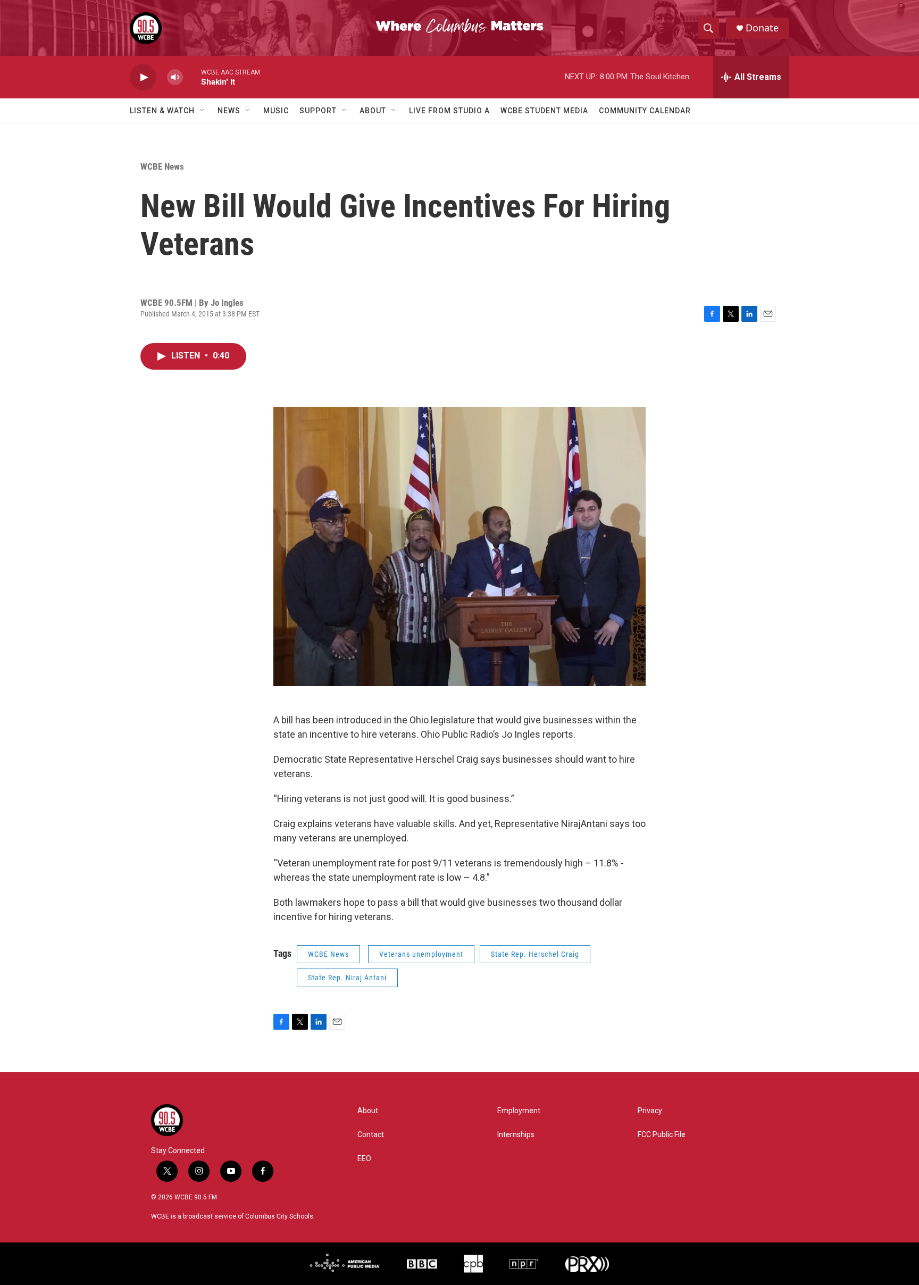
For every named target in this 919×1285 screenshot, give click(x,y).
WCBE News (162, 166)
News (229, 110)
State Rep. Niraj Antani (347, 977)
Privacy (650, 1111)
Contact (370, 1135)
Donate (762, 28)
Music (276, 110)
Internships (515, 1135)
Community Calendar (645, 110)
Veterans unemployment (421, 954)
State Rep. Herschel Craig (535, 954)
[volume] (175, 77)
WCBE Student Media (544, 110)
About (373, 110)
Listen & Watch (162, 110)
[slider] (192, 76)
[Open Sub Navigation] (202, 110)
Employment (518, 1111)
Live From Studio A (449, 110)
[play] (143, 77)
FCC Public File (662, 1135)
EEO (364, 1159)
